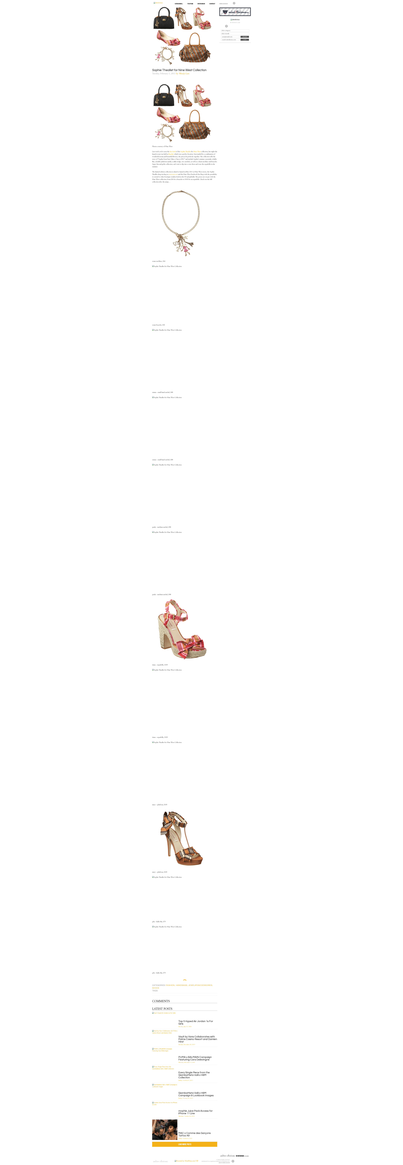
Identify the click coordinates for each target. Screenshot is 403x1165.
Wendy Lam (184, 74)
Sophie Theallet (185, 152)
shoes (155, 988)
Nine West (197, 152)
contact (212, 4)
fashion (170, 985)
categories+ (179, 4)
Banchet (171, 154)
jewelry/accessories (200, 985)
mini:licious (223, 4)
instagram (201, 4)
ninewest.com (173, 174)
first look (173, 152)
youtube (190, 4)
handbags (181, 985)
